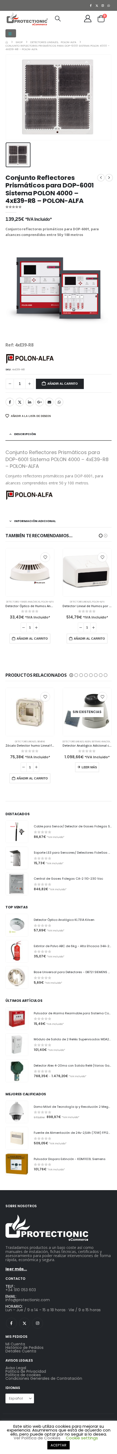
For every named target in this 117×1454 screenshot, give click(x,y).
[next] (109, 178)
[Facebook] (91, 5)
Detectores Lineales (23, 601)
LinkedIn (29, 402)
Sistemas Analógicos (46, 741)
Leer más (32, 767)
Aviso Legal (15, 1364)
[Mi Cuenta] (88, 18)
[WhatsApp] (109, 5)
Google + (39, 402)
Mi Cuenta (15, 1340)
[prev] (101, 178)
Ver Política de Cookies (37, 1438)
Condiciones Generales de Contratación (43, 1375)
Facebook (9, 402)
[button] (10, 33)
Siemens (89, 738)
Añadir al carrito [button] (32, 638)
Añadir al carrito (62, 383)
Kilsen (30, 741)
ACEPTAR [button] (58, 1445)
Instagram (37, 1319)
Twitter (19, 402)
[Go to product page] (30, 572)
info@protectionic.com (27, 1296)
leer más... (16, 1265)
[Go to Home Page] (6, 42)
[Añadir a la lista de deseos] (45, 557)
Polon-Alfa (41, 601)
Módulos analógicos (80, 601)
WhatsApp (59, 402)
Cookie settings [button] (82, 1438)
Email (49, 402)
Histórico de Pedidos (24, 1344)
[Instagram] (103, 5)
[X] (97, 5)
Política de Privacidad (25, 1368)
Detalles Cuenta (20, 1347)
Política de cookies (23, 1371)
